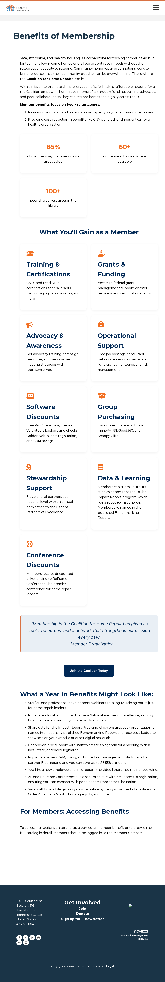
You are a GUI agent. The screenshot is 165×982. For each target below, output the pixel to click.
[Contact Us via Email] (26, 942)
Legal (110, 966)
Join (82, 909)
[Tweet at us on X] (25, 937)
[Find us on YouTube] (19, 942)
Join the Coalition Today (89, 671)
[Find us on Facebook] (19, 937)
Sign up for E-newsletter (82, 919)
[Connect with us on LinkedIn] (32, 937)
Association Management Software (134, 937)
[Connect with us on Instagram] (38, 937)
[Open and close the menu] (96, 7)
